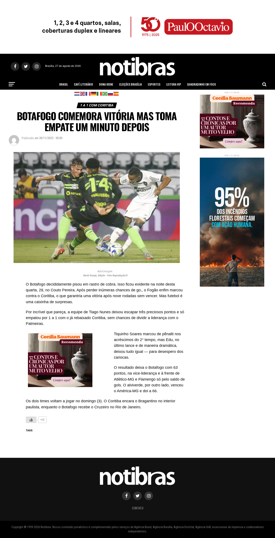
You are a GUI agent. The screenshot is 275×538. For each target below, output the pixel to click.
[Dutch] (77, 93)
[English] (83, 93)
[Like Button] (31, 420)
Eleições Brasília (130, 84)
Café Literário (83, 84)
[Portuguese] (105, 93)
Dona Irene (106, 84)
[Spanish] (116, 93)
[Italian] (99, 93)
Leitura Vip (173, 84)
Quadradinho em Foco (201, 84)
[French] (88, 93)
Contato (137, 508)
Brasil (63, 84)
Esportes (154, 84)
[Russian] (110, 93)
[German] (94, 93)
